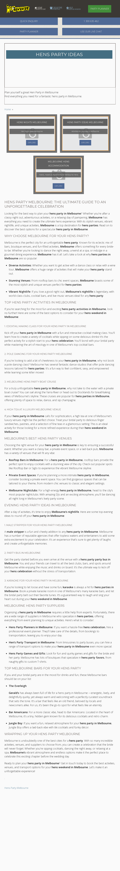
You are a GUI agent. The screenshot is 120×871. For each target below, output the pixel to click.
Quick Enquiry (29, 21)
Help (74, 8)
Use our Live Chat (91, 31)
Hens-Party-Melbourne (16, 788)
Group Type (56, 8)
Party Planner (99, 8)
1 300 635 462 (91, 21)
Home (40, 8)
